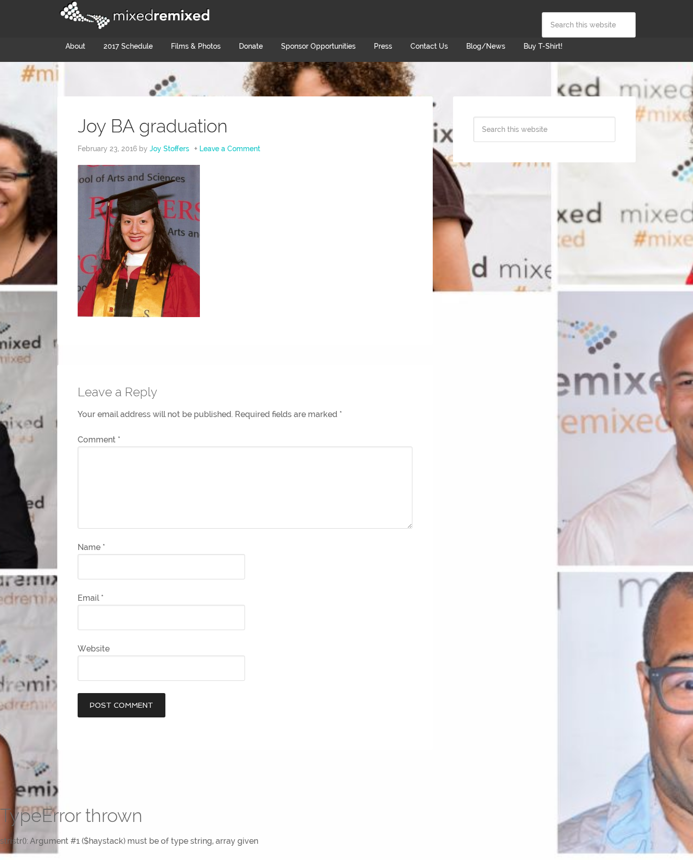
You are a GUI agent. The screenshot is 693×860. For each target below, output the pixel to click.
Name (91, 547)
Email (90, 598)
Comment (99, 439)
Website (94, 648)
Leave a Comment (229, 149)
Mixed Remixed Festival (133, 15)
